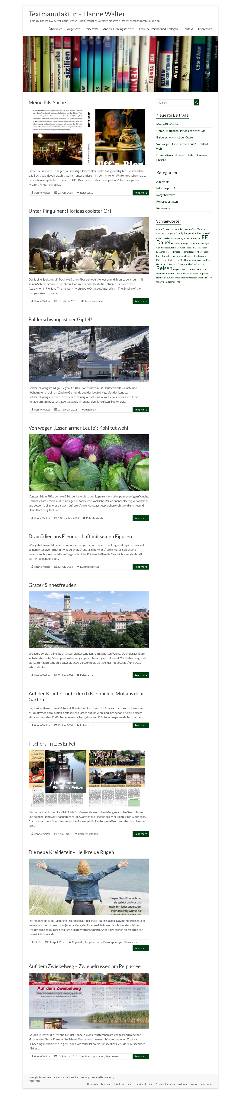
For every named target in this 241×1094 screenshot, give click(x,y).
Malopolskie (173, 260)
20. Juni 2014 (65, 566)
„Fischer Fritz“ (174, 282)
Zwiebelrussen (205, 277)
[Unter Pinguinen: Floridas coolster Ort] (89, 219)
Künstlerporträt (89, 566)
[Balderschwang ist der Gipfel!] (89, 327)
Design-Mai (171, 233)
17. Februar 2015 (67, 409)
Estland (159, 238)
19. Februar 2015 (67, 301)
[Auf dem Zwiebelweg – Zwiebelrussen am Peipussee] (89, 974)
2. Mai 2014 (64, 833)
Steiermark (193, 269)
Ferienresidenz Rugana (175, 238)
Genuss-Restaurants (166, 247)
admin (37, 942)
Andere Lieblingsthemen (118, 29)
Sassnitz (184, 269)
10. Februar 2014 (67, 1056)
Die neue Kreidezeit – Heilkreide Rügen (71, 852)
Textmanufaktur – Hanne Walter (77, 14)
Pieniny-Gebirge (196, 264)
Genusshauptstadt (185, 247)
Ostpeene (183, 264)
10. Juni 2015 (65, 192)
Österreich (161, 282)
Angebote (73, 29)
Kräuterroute (200, 256)
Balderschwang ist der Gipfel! (60, 319)
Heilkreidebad (187, 252)
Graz (197, 247)
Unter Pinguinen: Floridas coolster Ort (70, 211)
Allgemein (90, 409)
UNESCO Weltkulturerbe (180, 273)
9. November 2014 (68, 518)
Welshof (185, 277)
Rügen (176, 269)
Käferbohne (162, 260)
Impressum (205, 29)
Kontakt (188, 29)
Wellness (175, 277)
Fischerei (175, 243)
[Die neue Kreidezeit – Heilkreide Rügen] (89, 860)
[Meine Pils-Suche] (89, 110)
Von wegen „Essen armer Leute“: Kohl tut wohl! (79, 428)
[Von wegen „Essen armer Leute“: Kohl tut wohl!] (89, 436)
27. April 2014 (56, 942)
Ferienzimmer (194, 238)
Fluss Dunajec (202, 243)
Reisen (164, 268)
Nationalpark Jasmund (166, 264)
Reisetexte (91, 29)
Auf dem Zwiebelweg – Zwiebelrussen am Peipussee (85, 966)
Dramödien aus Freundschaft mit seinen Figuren (80, 536)
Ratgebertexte (95, 518)
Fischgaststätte (188, 243)
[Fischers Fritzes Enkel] (89, 752)
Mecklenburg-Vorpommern (193, 260)
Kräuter (189, 256)
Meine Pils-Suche (47, 102)
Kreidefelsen (178, 256)
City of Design (198, 229)
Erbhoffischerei (202, 233)
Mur (208, 260)
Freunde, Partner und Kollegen (158, 29)
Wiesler (193, 277)
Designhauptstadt (186, 233)
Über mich (55, 29)
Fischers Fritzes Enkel (52, 744)
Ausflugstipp (185, 229)
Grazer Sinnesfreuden (52, 585)
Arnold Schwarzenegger (167, 229)
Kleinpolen (166, 256)
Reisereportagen (94, 301)
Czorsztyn (160, 233)
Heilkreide (175, 252)
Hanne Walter (42, 192)
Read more (140, 192)
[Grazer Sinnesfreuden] (89, 593)
